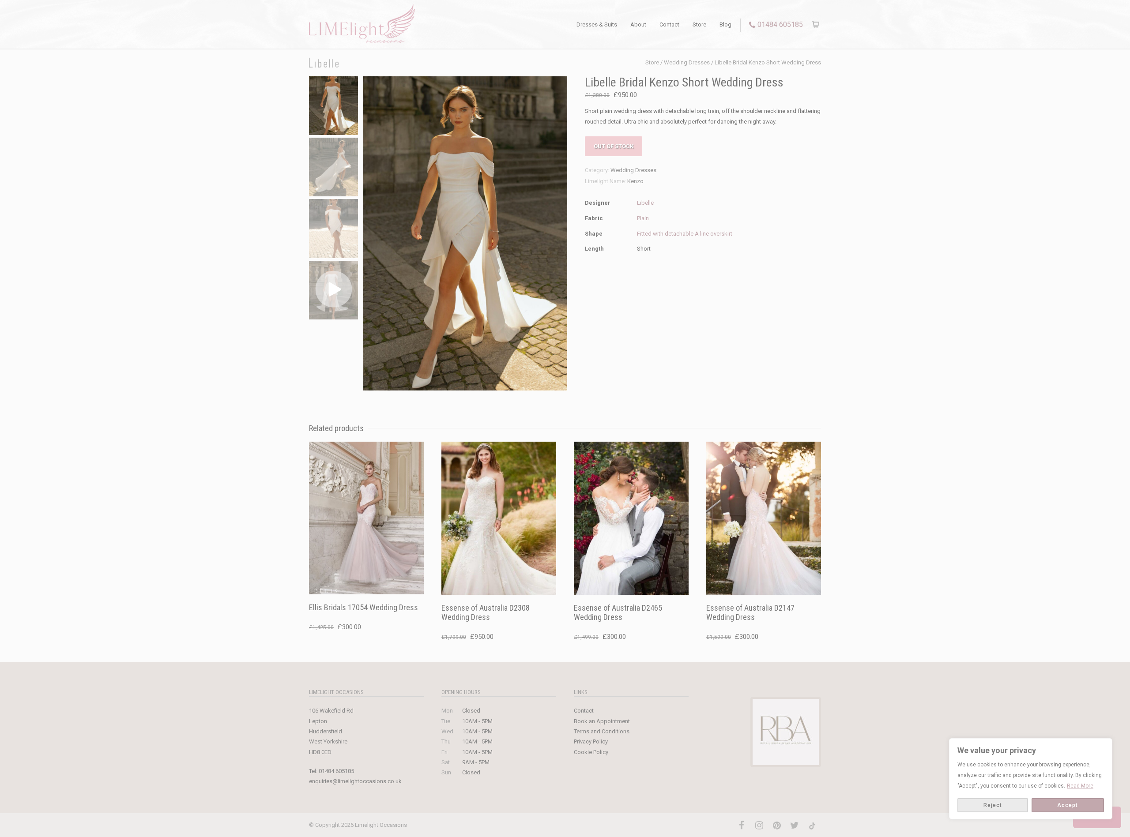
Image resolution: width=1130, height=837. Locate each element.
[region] (1030, 778)
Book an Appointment (602, 721)
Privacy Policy (591, 741)
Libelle (645, 202)
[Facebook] (741, 825)
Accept (1067, 805)
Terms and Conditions (601, 731)
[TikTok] (812, 825)
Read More (1080, 786)
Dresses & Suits (596, 24)
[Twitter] (794, 825)
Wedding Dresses (687, 62)
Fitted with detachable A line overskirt (684, 233)
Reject (992, 805)
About (638, 24)
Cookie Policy (591, 752)
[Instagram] (759, 825)
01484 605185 (780, 24)
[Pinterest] (777, 825)
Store (699, 24)
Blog (725, 24)
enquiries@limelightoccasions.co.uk (355, 781)
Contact (669, 24)
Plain (643, 218)
